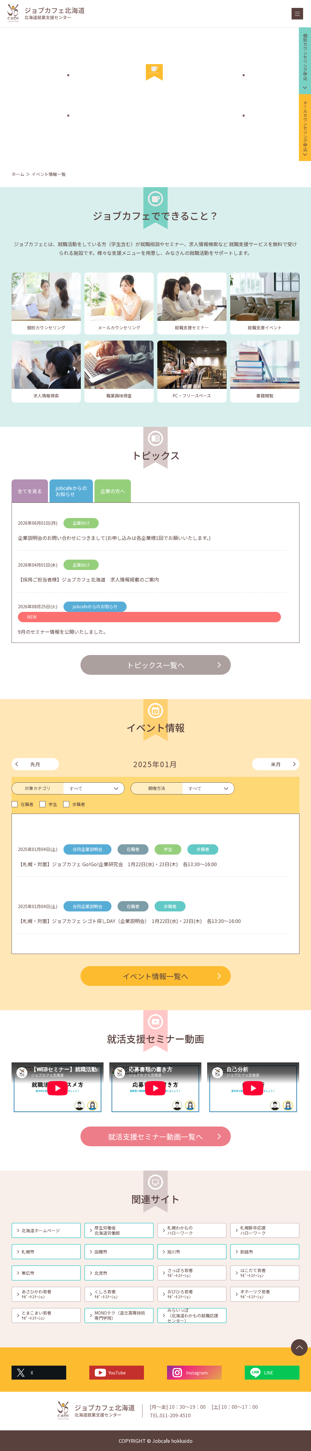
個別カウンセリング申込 (305, 56)
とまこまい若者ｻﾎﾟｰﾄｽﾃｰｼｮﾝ (36, 1315)
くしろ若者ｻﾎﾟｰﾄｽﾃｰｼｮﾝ (106, 1294)
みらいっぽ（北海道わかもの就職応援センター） (192, 1315)
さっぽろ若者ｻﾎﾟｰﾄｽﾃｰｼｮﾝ (180, 1273)
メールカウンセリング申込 (305, 125)
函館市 (100, 1252)
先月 (35, 764)
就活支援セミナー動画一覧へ (155, 1136)
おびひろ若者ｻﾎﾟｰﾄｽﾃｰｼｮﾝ (180, 1294)
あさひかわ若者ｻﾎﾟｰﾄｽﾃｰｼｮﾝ (36, 1294)
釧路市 (246, 1252)
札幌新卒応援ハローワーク (253, 1230)
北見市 (100, 1273)
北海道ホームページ (41, 1230)
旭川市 (173, 1252)
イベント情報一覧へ (155, 976)
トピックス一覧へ (156, 665)
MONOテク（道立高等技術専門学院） (119, 1315)
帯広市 (28, 1273)
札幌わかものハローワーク (180, 1230)
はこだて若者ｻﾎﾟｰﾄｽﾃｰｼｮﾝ (253, 1273)
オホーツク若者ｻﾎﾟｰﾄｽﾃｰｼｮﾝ (255, 1294)
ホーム (18, 174)
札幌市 (28, 1252)
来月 (276, 764)
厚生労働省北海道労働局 (107, 1230)
